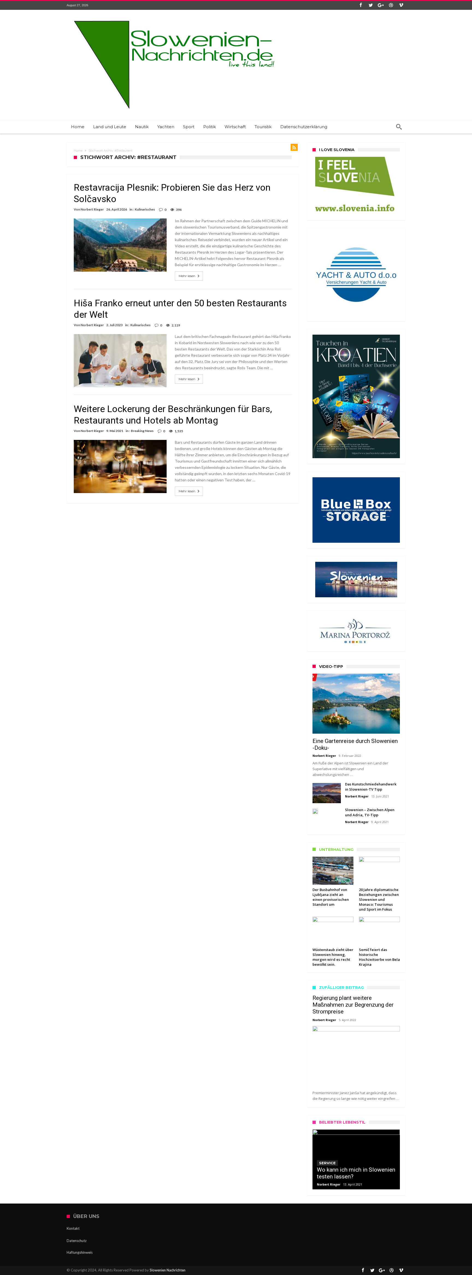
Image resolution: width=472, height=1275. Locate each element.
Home (78, 150)
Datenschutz (77, 1240)
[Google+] (380, 5)
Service (327, 1163)
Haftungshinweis (80, 1252)
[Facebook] (360, 5)
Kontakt (73, 1228)
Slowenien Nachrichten (167, 1270)
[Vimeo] (401, 5)
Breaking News (142, 431)
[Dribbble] (391, 5)
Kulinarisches (145, 209)
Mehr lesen (187, 276)
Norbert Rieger (92, 209)
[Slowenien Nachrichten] (174, 18)
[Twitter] (370, 5)
